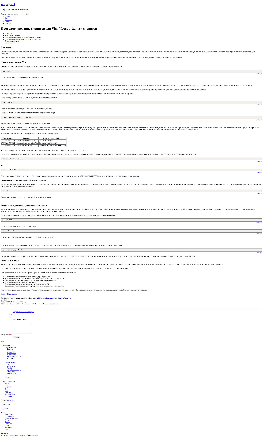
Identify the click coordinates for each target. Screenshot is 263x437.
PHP (6, 391)
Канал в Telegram (64, 298)
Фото (3, 412)
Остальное (8, 396)
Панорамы (8, 424)
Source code (11, 372)
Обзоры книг (5, 404)
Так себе (21, 304)
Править (8, 23)
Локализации (11, 353)
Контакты (8, 20)
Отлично (46, 304)
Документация (12, 354)
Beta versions (11, 366)
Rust (6, 385)
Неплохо (29, 304)
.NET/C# (8, 387)
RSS (38, 298)
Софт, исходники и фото (14, 9)
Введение (8, 33)
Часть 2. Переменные (9, 294)
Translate (9, 368)
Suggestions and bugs (14, 370)
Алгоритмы (9, 393)
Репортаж (8, 427)
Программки (5, 345)
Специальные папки (12, 41)
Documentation (12, 373)
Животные (8, 414)
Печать (7, 22)
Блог (6, 18)
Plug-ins (9, 364)
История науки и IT (8, 400)
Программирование (8, 381)
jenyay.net (8, 4)
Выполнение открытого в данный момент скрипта (23, 37)
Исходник (259, 73)
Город (7, 420)
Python (7, 383)
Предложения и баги (14, 356)
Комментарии (10, 43)
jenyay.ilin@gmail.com (29, 435)
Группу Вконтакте (47, 298)
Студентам (4, 408)
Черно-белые (9, 416)
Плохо (13, 304)
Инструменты (10, 394)
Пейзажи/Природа (11, 418)
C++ (6, 389)
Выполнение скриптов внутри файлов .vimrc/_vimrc (23, 39)
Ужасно (5, 304)
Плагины (10, 349)
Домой (7, 16)
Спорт (7, 425)
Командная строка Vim (13, 35)
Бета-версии (11, 351)
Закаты (7, 422)
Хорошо (38, 304)
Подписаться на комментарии (23, 312)
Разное (7, 429)
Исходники (10, 358)
